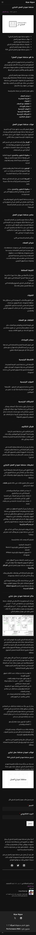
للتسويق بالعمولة (22, 417)
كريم (27, 604)
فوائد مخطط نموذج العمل (22, 39)
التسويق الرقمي (8, 308)
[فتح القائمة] (2, 2)
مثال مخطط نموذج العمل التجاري (20, 47)
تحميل (30, 823)
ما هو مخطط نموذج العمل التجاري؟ (19, 37)
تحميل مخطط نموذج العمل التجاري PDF (17, 50)
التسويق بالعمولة (24, 552)
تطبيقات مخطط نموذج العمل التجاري (18, 44)
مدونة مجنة (30, 2)
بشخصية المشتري (13, 255)
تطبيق (7, 483)
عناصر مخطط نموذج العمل (22, 42)
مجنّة (12, 925)
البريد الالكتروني (27, 814)
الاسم (31, 805)
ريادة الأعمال (5, 11)
